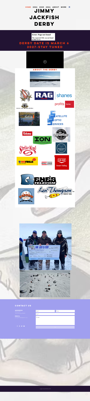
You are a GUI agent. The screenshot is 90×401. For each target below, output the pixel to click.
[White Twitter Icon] (21, 326)
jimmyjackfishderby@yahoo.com (21, 317)
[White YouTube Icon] (24, 326)
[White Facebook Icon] (17, 326)
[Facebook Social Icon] (69, 7)
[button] (68, 296)
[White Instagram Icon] (19, 326)
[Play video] (45, 61)
